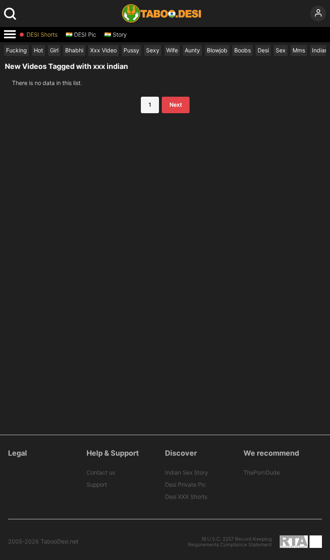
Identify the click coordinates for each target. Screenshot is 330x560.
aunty (192, 50)
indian (320, 50)
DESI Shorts (42, 34)
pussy (131, 50)
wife (172, 50)
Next (175, 104)
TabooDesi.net (59, 541)
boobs (242, 50)
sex (281, 50)
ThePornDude (261, 472)
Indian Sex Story (186, 472)
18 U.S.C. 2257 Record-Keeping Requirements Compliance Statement (230, 542)
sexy (152, 50)
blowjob (217, 50)
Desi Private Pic (185, 484)
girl (54, 50)
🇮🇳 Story (115, 34)
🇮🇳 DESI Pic (81, 34)
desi (263, 50)
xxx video (103, 50)
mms (299, 50)
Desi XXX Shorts (186, 496)
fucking (16, 50)
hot (38, 50)
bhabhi (74, 50)
